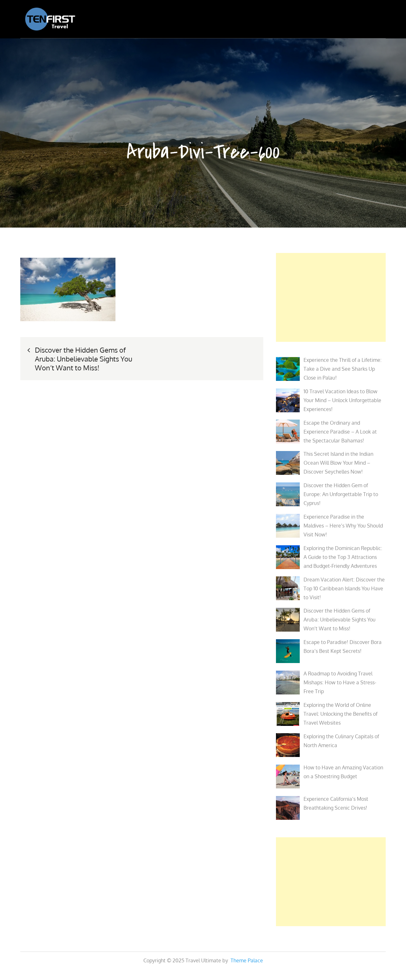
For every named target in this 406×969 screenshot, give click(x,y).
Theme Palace (247, 960)
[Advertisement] (331, 297)
